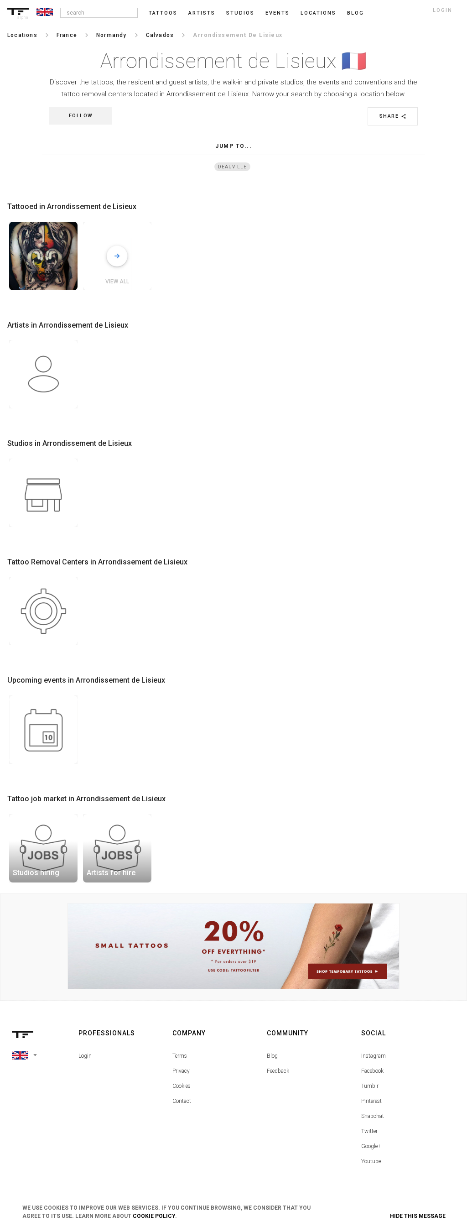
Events (277, 13)
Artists (201, 13)
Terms (179, 1056)
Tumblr (370, 1086)
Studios (240, 13)
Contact (181, 1101)
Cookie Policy (154, 1216)
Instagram (373, 1056)
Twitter (369, 1131)
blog (355, 13)
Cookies (181, 1086)
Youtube (371, 1161)
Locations (318, 13)
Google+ (371, 1146)
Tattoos (163, 13)
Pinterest (371, 1101)
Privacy (181, 1071)
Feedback (278, 1071)
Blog (272, 1056)
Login (85, 1056)
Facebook (372, 1071)
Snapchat (372, 1116)
